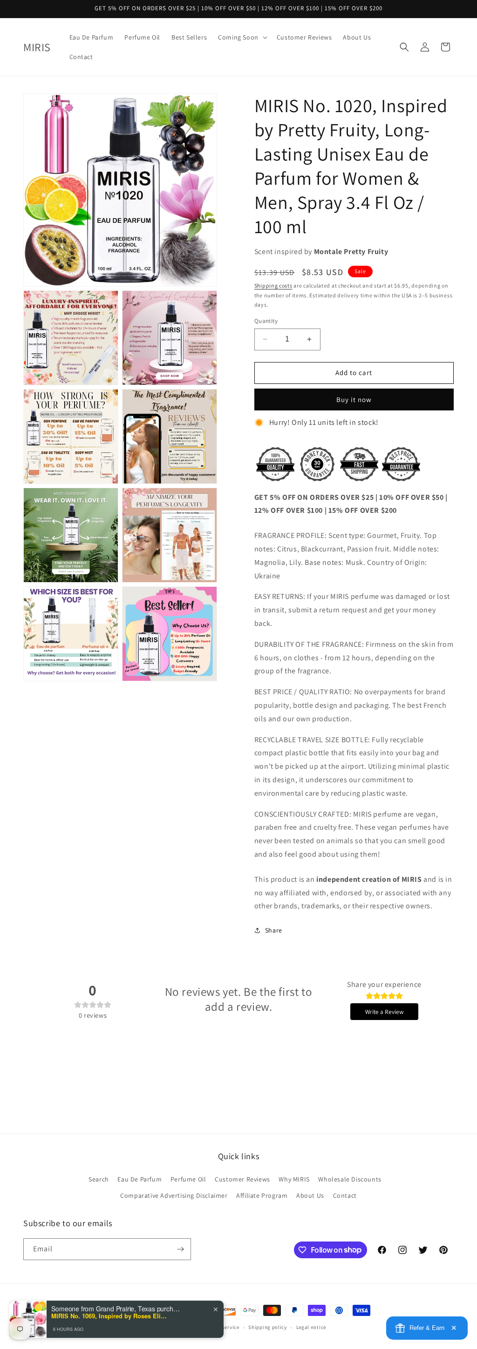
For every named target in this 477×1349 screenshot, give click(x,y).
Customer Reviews (242, 1179)
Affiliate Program (261, 1195)
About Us (310, 1195)
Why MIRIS (294, 1179)
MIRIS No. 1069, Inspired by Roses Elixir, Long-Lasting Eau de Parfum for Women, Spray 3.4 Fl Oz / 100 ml (109, 1313)
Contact (345, 1195)
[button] (241, 37)
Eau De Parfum (139, 1179)
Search (99, 1179)
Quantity (266, 321)
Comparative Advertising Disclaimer (173, 1195)
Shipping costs (273, 285)
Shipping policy (267, 1327)
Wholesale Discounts (349, 1179)
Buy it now (354, 399)
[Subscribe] (180, 1249)
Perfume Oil (188, 1179)
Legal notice (311, 1327)
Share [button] (273, 930)
